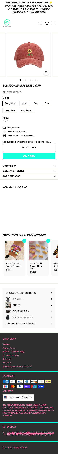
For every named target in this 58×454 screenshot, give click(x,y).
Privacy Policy (9, 348)
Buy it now (29, 156)
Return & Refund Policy (13, 351)
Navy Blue (10, 110)
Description (9, 165)
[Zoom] (46, 72)
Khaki (24, 103)
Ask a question (11, 176)
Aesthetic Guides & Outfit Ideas (17, 366)
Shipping (21, 141)
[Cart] (46, 23)
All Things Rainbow (12, 92)
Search (6, 344)
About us (7, 362)
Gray (36, 103)
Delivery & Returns (13, 171)
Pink (47, 103)
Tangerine (10, 103)
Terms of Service (11, 355)
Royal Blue (26, 110)
